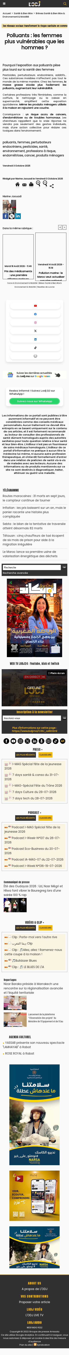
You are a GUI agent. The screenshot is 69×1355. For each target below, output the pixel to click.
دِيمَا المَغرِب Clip (22, 868)
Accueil (7, 13)
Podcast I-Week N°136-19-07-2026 (37, 791)
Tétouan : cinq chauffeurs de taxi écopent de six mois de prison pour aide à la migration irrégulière (33, 540)
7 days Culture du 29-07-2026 (34, 717)
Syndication (43, 1172)
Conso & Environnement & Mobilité (22, 283)
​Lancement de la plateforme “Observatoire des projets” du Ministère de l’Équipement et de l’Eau (45, 942)
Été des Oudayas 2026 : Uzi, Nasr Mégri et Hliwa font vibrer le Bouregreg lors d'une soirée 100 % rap (33, 815)
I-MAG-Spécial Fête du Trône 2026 (37, 710)
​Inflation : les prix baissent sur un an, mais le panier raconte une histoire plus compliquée (34, 512)
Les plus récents (25, 679)
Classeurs (45, 679)
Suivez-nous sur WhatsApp (34, 401)
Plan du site (25, 1172)
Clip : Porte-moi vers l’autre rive (34, 862)
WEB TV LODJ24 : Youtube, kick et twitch (34, 588)
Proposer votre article (34, 1129)
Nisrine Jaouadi (23, 178)
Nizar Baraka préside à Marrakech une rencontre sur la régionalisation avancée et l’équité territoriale (33, 913)
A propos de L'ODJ (34, 1116)
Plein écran (57, 597)
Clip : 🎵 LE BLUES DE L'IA (28, 892)
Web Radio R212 (34, 1154)
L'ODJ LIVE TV (34, 1142)
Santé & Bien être (23, 13)
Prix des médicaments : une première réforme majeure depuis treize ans (18, 273)
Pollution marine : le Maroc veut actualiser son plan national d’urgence (50, 275)
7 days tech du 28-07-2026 (32, 723)
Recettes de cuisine (45, 287)
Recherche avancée (15, 573)
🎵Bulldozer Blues (24, 885)
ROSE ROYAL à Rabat (19, 978)
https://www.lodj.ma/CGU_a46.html (34, 655)
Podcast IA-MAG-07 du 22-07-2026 (37, 784)
